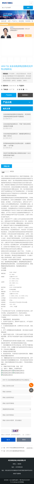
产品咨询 (9, 95)
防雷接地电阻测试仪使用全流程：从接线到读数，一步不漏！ (17, 144)
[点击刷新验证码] (15, 430)
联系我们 (25, 95)
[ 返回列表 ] (29, 448)
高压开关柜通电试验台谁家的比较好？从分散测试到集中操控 (17, 154)
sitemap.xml (16, 482)
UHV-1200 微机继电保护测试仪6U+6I (16, 451)
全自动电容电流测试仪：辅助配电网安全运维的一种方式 (17, 135)
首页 (9, 21)
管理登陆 (21, 482)
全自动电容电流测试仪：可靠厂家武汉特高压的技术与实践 (17, 125)
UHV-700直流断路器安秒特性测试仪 (16, 447)
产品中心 (14, 21)
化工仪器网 (12, 480)
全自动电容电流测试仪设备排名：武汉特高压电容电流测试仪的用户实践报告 (17, 115)
